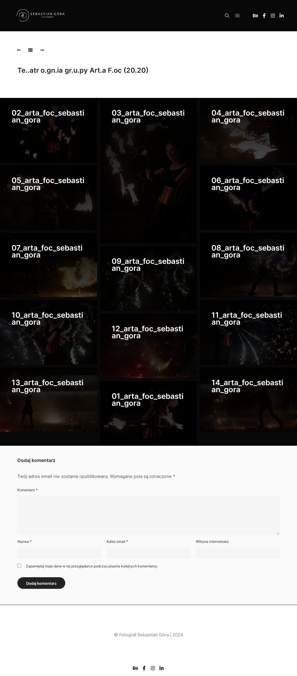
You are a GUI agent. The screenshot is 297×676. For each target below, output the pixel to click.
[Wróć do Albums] (30, 50)
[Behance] (255, 15)
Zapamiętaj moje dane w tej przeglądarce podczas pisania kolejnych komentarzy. (92, 566)
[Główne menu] (237, 15)
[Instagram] (273, 15)
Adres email (117, 541)
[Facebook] (264, 15)
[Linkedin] (281, 15)
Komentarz (27, 490)
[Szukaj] (227, 15)
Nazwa (24, 541)
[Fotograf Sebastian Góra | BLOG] (41, 16)
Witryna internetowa (212, 541)
